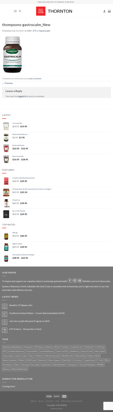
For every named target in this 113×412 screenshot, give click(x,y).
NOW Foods (31, 360)
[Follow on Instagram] (75, 280)
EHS (4, 351)
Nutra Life (42, 360)
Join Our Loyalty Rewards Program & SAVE (29, 321)
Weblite (54, 408)
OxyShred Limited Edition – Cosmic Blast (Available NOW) (37, 313)
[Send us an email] (80, 280)
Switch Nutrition (59, 365)
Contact (49, 401)
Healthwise (74, 351)
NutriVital (66, 360)
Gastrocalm (44, 30)
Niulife (21, 360)
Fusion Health (31, 351)
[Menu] (15, 11)
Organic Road (89, 360)
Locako (17, 356)
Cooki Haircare (77, 347)
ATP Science (39, 347)
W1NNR (100, 365)
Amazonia (28, 347)
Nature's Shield (94, 356)
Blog (41, 401)
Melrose (39, 356)
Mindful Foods (67, 356)
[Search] (20, 11)
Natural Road (81, 356)
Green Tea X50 (62, 351)
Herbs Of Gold (86, 351)
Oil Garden (77, 360)
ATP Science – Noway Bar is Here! (25, 329)
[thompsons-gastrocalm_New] (12, 54)
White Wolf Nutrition (19, 369)
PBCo (107, 360)
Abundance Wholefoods (12, 347)
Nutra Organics (54, 360)
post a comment (35, 78)
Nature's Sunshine (10, 360)
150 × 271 (32, 30)
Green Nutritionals (46, 351)
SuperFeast (46, 365)
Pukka (16, 365)
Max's (31, 356)
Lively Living (7, 356)
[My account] (104, 11)
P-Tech (100, 360)
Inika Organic (100, 351)
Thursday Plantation (87, 365)
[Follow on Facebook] (70, 280)
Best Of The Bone (61, 347)
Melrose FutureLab (52, 356)
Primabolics (7, 365)
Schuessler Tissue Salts (30, 365)
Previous (7, 83)
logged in (22, 96)
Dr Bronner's (90, 347)
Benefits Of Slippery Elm (20, 305)
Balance (49, 347)
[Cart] (109, 11)
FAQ (57, 401)
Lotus (25, 356)
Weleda (6, 369)
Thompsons (72, 365)
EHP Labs (100, 347)
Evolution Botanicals (16, 351)
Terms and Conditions (71, 401)
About (34, 401)
